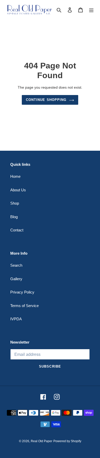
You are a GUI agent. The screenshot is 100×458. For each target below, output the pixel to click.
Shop (14, 203)
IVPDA (16, 319)
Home (15, 176)
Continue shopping (46, 100)
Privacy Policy (22, 292)
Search (16, 265)
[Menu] (91, 9)
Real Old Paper (41, 441)
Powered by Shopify (67, 441)
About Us (18, 190)
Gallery (16, 279)
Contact (16, 230)
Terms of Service (24, 305)
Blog (14, 217)
